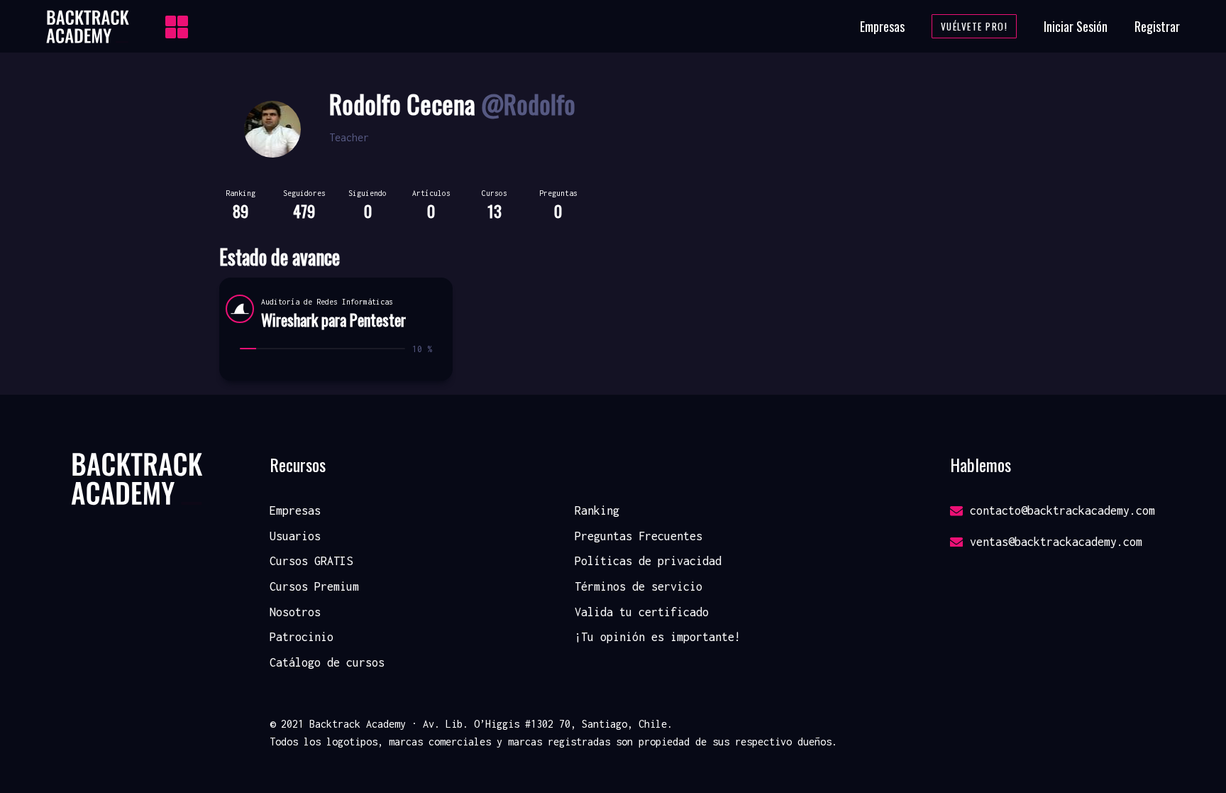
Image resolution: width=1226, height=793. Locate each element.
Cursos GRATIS (311, 560)
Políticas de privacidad (648, 560)
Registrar (1157, 26)
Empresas (882, 26)
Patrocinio (301, 636)
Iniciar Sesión (1076, 26)
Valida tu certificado (642, 612)
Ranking (597, 510)
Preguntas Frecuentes (638, 536)
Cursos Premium (314, 586)
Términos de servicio (638, 586)
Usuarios (295, 536)
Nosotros (295, 612)
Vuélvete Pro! (974, 26)
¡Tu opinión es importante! (658, 636)
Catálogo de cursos (327, 662)
